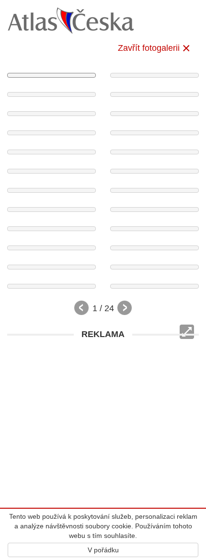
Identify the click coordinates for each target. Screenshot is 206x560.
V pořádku (103, 550)
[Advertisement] (103, 447)
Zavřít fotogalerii (149, 48)
